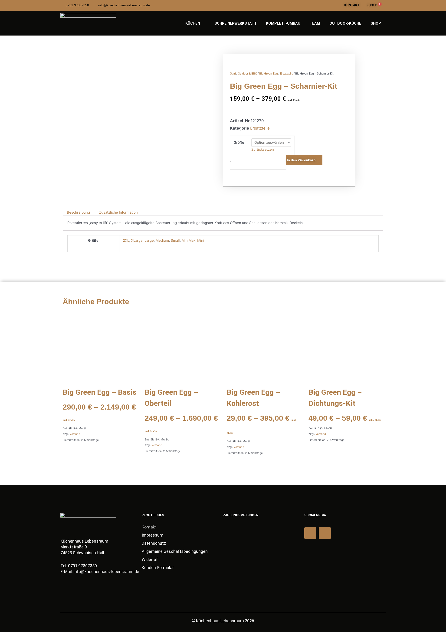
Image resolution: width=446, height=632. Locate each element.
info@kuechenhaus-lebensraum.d (105, 571)
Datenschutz (154, 543)
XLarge (137, 240)
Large (149, 240)
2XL (126, 240)
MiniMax (188, 240)
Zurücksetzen (262, 149)
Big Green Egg (268, 73)
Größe (239, 142)
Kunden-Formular (158, 567)
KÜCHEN (192, 23)
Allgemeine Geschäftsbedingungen (175, 551)
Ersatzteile (286, 73)
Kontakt (149, 526)
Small (175, 240)
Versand (75, 434)
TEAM (315, 23)
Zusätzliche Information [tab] (118, 212)
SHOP (376, 23)
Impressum (152, 535)
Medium (162, 240)
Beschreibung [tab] (78, 212)
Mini (200, 240)
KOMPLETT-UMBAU (283, 23)
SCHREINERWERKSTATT (235, 23)
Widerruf (150, 559)
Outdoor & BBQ (247, 73)
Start (233, 73)
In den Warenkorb (301, 160)
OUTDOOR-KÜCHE (345, 23)
